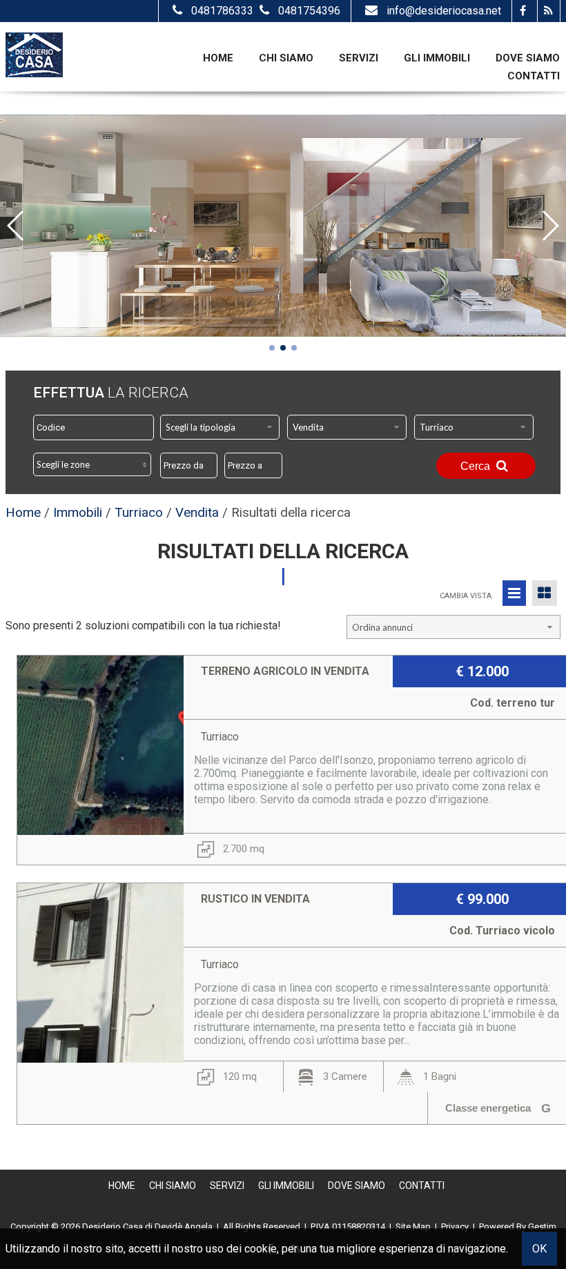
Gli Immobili (437, 58)
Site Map (413, 1226)
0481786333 (223, 10)
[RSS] (548, 11)
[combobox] (220, 427)
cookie (260, 1248)
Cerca (476, 466)
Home (218, 58)
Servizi (358, 58)
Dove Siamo (528, 58)
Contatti (533, 76)
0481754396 (309, 10)
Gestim (542, 1226)
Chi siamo (286, 58)
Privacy (455, 1226)
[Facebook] (522, 11)
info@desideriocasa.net (444, 10)
